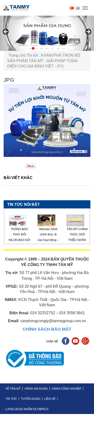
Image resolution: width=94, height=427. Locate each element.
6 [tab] (49, 48)
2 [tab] (27, 48)
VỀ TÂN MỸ (13, 388)
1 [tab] (22, 48)
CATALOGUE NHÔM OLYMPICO (27, 409)
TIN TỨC (11, 398)
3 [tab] (33, 48)
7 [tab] (55, 48)
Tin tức (33, 55)
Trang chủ (17, 55)
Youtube (76, 341)
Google (85, 341)
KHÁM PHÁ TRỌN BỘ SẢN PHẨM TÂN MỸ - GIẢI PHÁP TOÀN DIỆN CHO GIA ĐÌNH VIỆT (43, 60)
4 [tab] (38, 48)
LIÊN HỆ (49, 398)
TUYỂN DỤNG (30, 398)
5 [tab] (44, 48)
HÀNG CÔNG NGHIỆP (66, 388)
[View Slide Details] (47, 33)
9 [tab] (66, 48)
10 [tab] (72, 48)
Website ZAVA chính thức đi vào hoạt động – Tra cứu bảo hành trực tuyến (37, 240)
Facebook (66, 341)
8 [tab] (61, 48)
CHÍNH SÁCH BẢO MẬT (47, 329)
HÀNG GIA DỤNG (36, 388)
